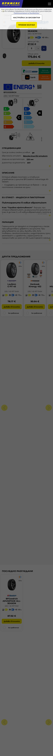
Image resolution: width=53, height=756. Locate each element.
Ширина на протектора (13, 159)
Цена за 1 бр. (33, 41)
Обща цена (33, 54)
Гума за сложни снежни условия (16, 152)
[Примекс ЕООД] (10, 4)
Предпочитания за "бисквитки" (26, 13)
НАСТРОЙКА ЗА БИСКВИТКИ (26, 17)
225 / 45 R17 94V (35, 34)
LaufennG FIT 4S (12, 285)
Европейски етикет (11, 156)
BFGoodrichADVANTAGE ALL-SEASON (12, 601)
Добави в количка (36, 63)
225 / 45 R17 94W (11, 291)
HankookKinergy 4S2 (35, 285)
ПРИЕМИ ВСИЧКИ (26, 25)
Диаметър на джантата (13, 163)
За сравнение (13, 313)
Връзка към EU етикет (35, 156)
